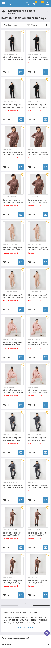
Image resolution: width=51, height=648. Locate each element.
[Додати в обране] (23, 32)
